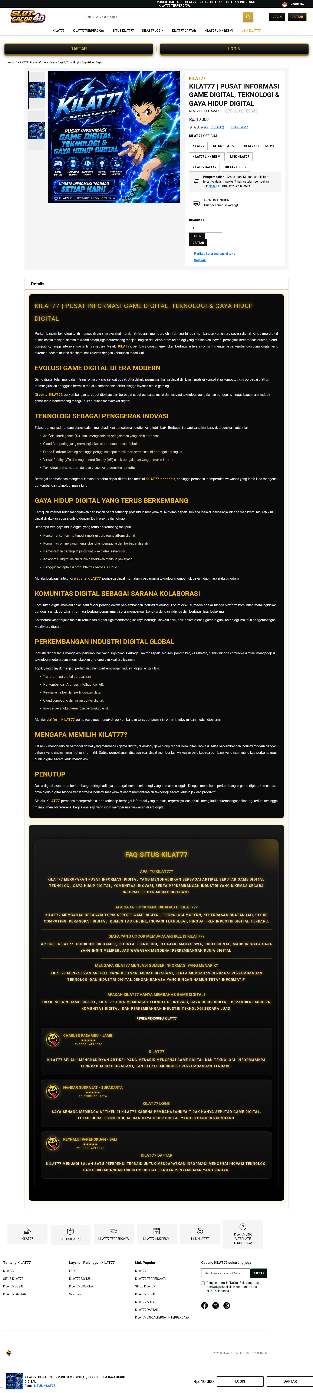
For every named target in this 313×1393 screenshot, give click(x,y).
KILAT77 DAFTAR (14, 1294)
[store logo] (28, 17)
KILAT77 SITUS (145, 1302)
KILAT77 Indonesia (160, 479)
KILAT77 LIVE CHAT (82, 1286)
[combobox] (168, 17)
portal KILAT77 (50, 395)
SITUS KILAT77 (211, 2)
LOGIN (234, 48)
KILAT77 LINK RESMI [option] (206, 156)
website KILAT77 (87, 578)
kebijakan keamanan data (239, 1287)
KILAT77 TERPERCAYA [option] (258, 146)
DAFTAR (78, 48)
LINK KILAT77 (200, 1238)
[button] (36, 90)
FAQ (72, 1271)
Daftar (297, 17)
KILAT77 (190, 2)
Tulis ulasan (239, 127)
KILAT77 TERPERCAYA (174, 5)
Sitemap (75, 1294)
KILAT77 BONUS (80, 1278)
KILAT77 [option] (198, 146)
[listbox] (235, 157)
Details (38, 283)
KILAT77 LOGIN (13, 1286)
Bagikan (200, 260)
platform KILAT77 (60, 720)
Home (10, 62)
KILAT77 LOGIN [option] (236, 167)
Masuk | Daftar (168, 2)
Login (277, 17)
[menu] (156, 30)
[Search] (248, 17)
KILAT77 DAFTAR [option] (204, 167)
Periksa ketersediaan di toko (214, 253)
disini (211, 186)
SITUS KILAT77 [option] (223, 146)
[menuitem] (58, 30)
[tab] (38, 283)
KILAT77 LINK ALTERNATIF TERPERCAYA (243, 1239)
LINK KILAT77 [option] (239, 156)
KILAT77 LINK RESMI (240, 2)
